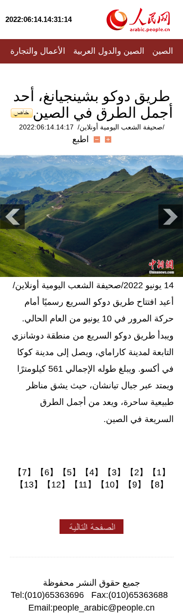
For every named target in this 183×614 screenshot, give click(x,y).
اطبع (80, 139)
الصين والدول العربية (108, 51)
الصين (162, 51)
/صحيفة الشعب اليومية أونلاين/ (121, 127)
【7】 (24, 472)
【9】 (134, 484)
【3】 (114, 472)
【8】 (157, 484)
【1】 (159, 472)
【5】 (69, 472)
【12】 (56, 484)
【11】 (83, 484)
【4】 (92, 472)
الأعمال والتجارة (37, 51)
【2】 (136, 472)
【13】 (28, 484)
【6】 (47, 472)
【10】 (109, 484)
